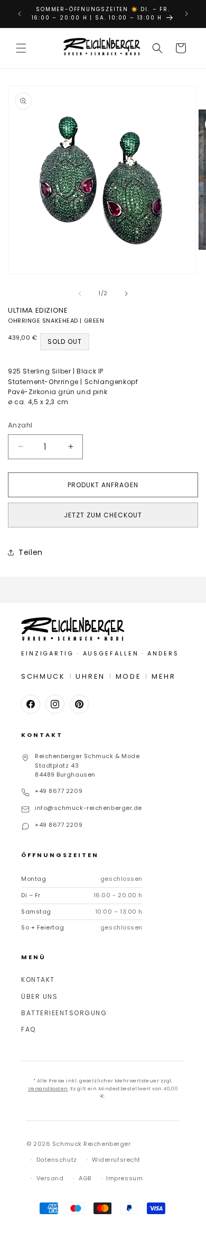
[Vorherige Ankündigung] (19, 13)
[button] (21, 48)
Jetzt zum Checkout (103, 515)
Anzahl (20, 425)
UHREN (90, 676)
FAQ (28, 1029)
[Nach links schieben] (79, 293)
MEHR (164, 676)
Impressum (124, 1178)
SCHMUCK (43, 676)
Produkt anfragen (103, 484)
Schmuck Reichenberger (91, 1144)
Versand (50, 1178)
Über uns (39, 996)
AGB (85, 1178)
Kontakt (38, 979)
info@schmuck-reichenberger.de (88, 808)
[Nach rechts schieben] (126, 293)
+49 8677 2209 (58, 791)
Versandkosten (48, 1089)
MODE (129, 676)
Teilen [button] (30, 552)
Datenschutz (56, 1159)
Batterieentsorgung (64, 1012)
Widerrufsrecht (116, 1159)
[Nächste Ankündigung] (186, 13)
